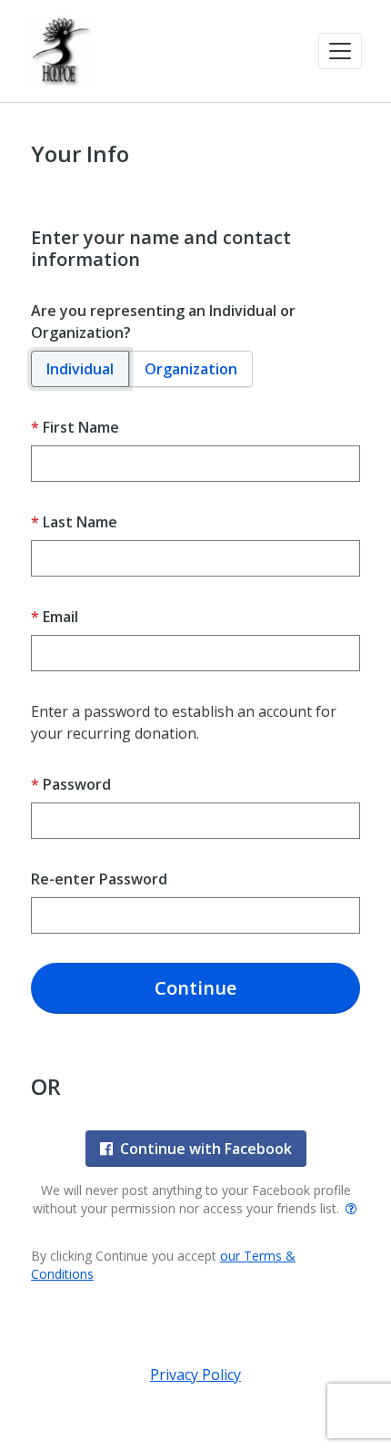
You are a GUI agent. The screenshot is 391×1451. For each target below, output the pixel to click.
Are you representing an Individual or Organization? (163, 321)
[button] (340, 51)
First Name (81, 427)
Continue (195, 988)
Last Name (80, 522)
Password (77, 784)
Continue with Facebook (206, 1149)
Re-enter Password (99, 879)
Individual (80, 369)
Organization (191, 369)
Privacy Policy (195, 1374)
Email (60, 617)
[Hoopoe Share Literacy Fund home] (61, 51)
